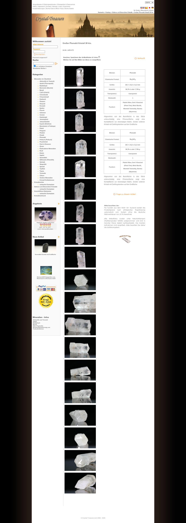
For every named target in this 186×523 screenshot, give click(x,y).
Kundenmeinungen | (39, 8)
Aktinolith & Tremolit (47, 81)
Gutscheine (66, 6)
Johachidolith (45, 121)
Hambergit (43, 117)
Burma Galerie (69, 8)
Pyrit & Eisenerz (45, 144)
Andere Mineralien (46, 178)
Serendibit (43, 157)
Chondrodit (44, 95)
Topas (42, 171)
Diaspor (42, 101)
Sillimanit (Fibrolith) (47, 160)
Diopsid (42, 104)
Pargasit (42, 130)
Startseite (101, 12)
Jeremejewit (44, 119)
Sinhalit (42, 162)
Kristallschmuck (40, 196)
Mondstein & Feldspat (47, 126)
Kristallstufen (39, 182)
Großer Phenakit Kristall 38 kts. (144, 12)
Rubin (42, 153)
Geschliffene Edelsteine (42, 191)
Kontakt (48, 6)
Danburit (43, 99)
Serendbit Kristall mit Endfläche (45, 254)
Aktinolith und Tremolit (40, 320)
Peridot (42, 133)
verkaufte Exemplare (47, 184)
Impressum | (42, 6)
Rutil (41, 151)
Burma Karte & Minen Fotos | (55, 8)
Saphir (42, 155)
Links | (60, 6)
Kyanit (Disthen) (45, 124)
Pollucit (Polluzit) (46, 139)
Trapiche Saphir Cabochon (45, 222)
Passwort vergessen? (40, 57)
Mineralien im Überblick (42, 79)
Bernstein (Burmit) (46, 88)
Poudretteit (44, 142)
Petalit (42, 135)
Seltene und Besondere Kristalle (122, 12)
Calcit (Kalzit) (44, 92)
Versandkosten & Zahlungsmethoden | (45, 4)
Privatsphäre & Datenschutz (66, 4)
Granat (42, 115)
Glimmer (43, 113)
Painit (42, 128)
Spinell (42, 166)
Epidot (42, 108)
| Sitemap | (54, 6)
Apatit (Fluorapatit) (46, 83)
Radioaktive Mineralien (48, 148)
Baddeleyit (43, 86)
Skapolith (43, 164)
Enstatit (42, 106)
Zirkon (42, 175)
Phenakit (43, 137)
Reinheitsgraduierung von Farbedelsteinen (41, 328)
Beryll (42, 90)
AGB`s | (35, 6)
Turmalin (43, 173)
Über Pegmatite (38, 326)
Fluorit (42, 110)
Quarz (42, 146)
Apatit (35, 321)
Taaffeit (42, 169)
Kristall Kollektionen (47, 180)
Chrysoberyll (44, 97)
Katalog (108, 12)
